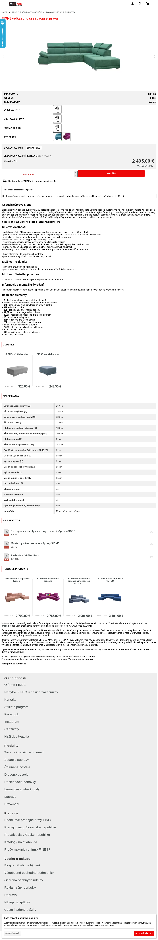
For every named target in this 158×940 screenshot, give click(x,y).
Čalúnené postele (17, 767)
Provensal (11, 804)
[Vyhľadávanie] (140, 4)
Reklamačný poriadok (20, 887)
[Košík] (148, 4)
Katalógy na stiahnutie (20, 842)
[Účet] (132, 4)
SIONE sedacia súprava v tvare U (16, 579)
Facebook (11, 714)
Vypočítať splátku (145, 166)
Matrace (10, 796)
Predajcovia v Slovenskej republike (30, 827)
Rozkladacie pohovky (20, 782)
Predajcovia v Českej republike (27, 834)
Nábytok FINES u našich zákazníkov (31, 692)
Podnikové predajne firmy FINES (28, 820)
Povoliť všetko (144, 933)
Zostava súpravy (14, 119)
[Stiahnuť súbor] (79, 532)
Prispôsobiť (12, 933)
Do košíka (111, 173)
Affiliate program (16, 707)
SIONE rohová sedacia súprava (48, 579)
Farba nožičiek (12, 128)
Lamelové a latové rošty (22, 789)
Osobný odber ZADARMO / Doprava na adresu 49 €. (33, 181)
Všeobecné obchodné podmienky (29, 872)
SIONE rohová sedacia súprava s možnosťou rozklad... (79, 581)
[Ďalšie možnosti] (155, 4)
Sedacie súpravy (16, 759)
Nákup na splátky (17, 902)
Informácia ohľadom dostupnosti (18, 190)
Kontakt (10, 699)
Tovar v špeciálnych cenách (24, 752)
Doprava (10, 895)
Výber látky (11, 110)
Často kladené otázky (20, 909)
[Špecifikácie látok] (19, 110)
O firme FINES (15, 684)
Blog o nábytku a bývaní (22, 865)
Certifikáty (11, 729)
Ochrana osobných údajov (23, 880)
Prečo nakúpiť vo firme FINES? (27, 849)
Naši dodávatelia (16, 736)
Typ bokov (10, 137)
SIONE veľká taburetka (17, 354)
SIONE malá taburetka (48, 354)
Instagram (11, 721)
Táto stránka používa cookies (21, 918)
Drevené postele (16, 774)
